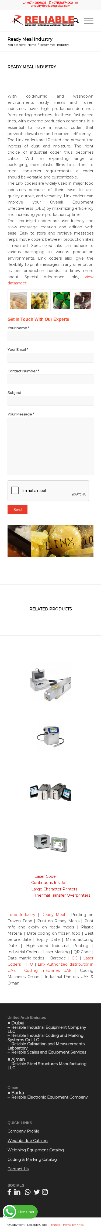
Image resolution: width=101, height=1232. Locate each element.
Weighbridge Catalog (28, 1140)
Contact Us (18, 1168)
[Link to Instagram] (45, 1192)
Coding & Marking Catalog (32, 1159)
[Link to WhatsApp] (27, 1192)
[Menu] (86, 21)
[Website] (42, 21)
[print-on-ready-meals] (61, 300)
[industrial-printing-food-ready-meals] (40, 300)
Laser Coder (46, 876)
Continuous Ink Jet (49, 882)
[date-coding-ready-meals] (82, 300)
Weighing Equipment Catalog (36, 1150)
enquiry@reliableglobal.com (50, 6)
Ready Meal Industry (30, 39)
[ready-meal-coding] (18, 300)
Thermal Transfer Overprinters (62, 895)
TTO (29, 964)
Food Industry (21, 914)
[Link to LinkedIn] (17, 1192)
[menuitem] (73, 21)
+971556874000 (62, 3)
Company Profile (23, 1131)
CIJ (76, 958)
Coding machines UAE (47, 970)
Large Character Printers (53, 889)
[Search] (73, 21)
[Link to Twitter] (37, 1192)
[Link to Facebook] (9, 1192)
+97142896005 (36, 3)
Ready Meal (53, 914)
